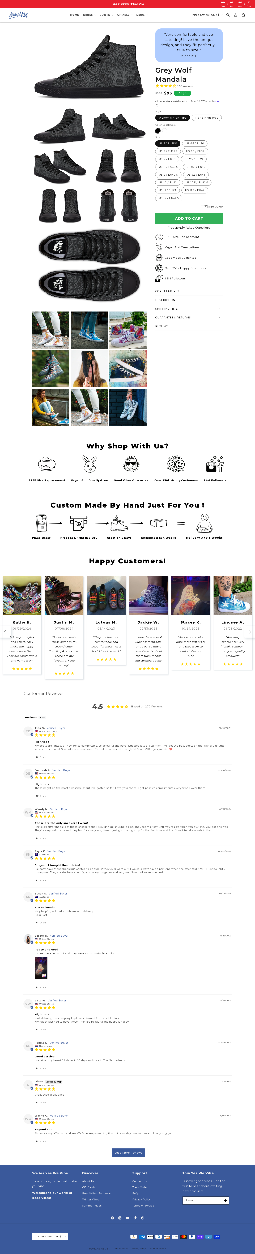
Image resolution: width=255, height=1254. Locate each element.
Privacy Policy (141, 1199)
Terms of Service (143, 1205)
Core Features (167, 291)
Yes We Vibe (103, 1249)
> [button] (128, 1152)
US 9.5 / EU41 (196, 174)
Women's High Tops (172, 117)
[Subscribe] (225, 1200)
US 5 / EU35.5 (168, 143)
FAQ (135, 1193)
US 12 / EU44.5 (169, 198)
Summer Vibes (91, 1205)
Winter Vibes (90, 1199)
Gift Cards (88, 1187)
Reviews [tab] (31, 717)
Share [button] (42, 757)
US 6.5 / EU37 (195, 151)
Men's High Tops (206, 117)
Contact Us (139, 1181)
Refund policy (121, 1248)
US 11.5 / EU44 (195, 190)
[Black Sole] (157, 130)
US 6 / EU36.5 (168, 151)
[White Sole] (164, 130)
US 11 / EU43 (167, 190)
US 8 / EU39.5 (168, 166)
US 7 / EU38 (167, 159)
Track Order (139, 1187)
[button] (89, 15)
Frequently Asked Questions (189, 227)
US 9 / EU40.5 (168, 174)
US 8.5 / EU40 (196, 166)
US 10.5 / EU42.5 (197, 182)
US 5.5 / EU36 (195, 143)
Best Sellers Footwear (96, 1193)
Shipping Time (166, 308)
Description (165, 300)
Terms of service (157, 1248)
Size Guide (215, 206)
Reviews (161, 326)
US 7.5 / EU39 (194, 159)
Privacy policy (138, 1248)
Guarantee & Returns (173, 317)
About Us (88, 1181)
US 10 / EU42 (168, 182)
